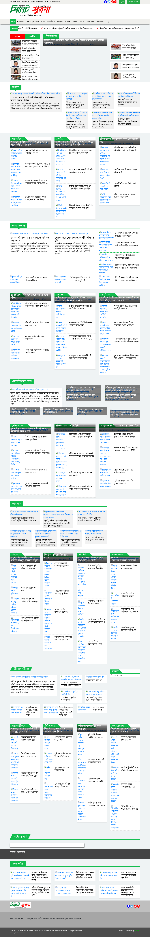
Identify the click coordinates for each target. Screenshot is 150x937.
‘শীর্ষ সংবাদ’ (21, 21)
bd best (137, 931)
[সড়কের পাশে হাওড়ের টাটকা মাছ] (75, 430)
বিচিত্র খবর (50, 725)
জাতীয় (43, 21)
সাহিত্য (15, 554)
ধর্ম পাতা (82, 554)
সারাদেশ (60, 294)
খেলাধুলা (75, 21)
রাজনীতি (60, 21)
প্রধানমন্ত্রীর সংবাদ (33, 21)
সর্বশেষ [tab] (17, 36)
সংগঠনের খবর (118, 725)
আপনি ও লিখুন (134, 2)
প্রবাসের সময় (117, 554)
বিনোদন (67, 21)
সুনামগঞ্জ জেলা (18, 425)
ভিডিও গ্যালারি (17, 852)
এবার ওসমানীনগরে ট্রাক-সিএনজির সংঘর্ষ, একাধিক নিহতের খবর (50, 28)
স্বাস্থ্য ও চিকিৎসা (19, 725)
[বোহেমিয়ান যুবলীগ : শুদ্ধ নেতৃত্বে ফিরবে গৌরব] (119, 430)
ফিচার (82, 21)
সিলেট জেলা (90, 21)
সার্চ (123, 2)
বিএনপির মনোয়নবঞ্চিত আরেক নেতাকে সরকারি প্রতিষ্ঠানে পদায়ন (106, 28)
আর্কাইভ (115, 671)
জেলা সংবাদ (100, 21)
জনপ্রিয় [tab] (32, 36)
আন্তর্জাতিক (51, 21)
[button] (15, 845)
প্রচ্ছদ (13, 21)
